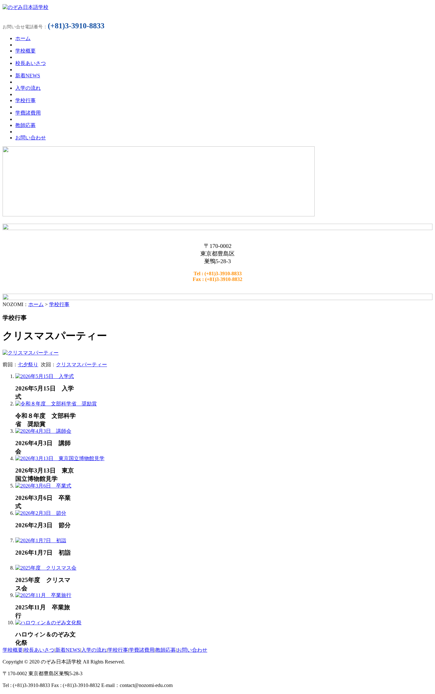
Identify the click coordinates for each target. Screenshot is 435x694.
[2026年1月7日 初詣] (40, 540)
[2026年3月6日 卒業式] (43, 485)
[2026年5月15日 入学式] (44, 376)
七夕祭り (28, 364)
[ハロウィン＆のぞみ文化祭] (48, 622)
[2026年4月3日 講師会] (43, 431)
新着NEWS (67, 650)
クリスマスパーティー (81, 364)
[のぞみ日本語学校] (25, 7)
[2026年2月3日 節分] (40, 513)
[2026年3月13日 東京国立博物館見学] (59, 458)
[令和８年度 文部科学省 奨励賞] (56, 403)
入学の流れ (94, 650)
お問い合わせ (192, 650)
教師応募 (165, 650)
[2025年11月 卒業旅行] (43, 595)
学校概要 (13, 650)
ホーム (36, 304)
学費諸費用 (141, 650)
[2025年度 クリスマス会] (45, 568)
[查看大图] (31, 352)
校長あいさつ (39, 650)
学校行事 (59, 304)
